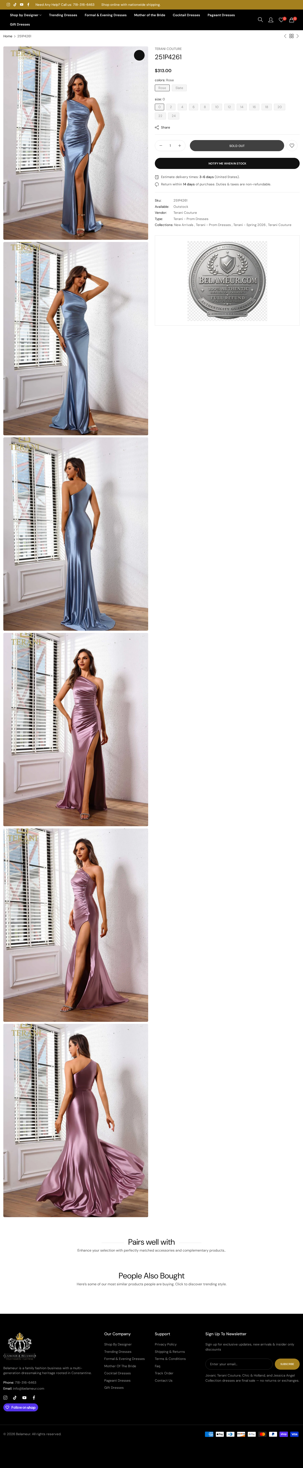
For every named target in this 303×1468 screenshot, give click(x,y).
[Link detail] (8, 5)
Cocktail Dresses (117, 1373)
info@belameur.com (23, 1388)
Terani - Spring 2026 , (250, 225)
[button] (291, 145)
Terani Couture (168, 49)
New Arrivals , (184, 225)
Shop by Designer (118, 1344)
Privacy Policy (166, 1344)
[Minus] (161, 146)
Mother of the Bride (120, 1366)
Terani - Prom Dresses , (214, 225)
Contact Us (164, 1380)
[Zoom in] (139, 55)
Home (7, 36)
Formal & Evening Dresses (124, 1359)
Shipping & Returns (170, 1351)
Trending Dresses (118, 1351)
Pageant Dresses (117, 1380)
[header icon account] (270, 19)
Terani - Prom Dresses (191, 219)
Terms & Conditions (170, 1359)
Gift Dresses (114, 1387)
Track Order (164, 1373)
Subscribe (287, 1364)
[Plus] (179, 146)
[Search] (260, 19)
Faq (157, 1366)
